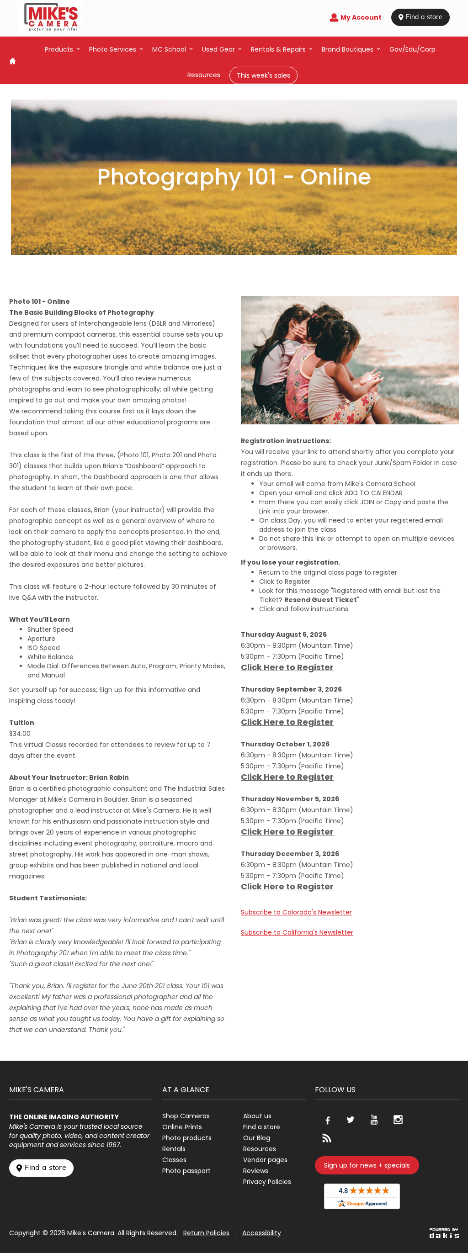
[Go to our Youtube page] (374, 1119)
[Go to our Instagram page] (398, 1119)
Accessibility (261, 1232)
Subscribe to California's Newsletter (297, 932)
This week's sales (263, 75)
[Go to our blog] (327, 1138)
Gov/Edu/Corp (412, 49)
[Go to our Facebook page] (327, 1119)
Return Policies (206, 1232)
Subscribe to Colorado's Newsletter (296, 912)
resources (203, 74)
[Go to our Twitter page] (350, 1119)
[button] (62, 49)
